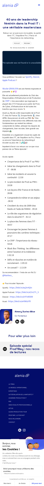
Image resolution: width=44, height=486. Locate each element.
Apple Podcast (9, 80)
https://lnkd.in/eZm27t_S (27, 292)
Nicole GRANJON (10, 88)
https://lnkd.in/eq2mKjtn (21, 287)
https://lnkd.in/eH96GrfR (19, 301)
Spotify (28, 76)
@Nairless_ (7, 275)
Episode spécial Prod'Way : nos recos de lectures (24, 349)
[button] (39, 5)
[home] (9, 5)
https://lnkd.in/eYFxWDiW (21, 296)
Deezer (36, 76)
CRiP (7, 100)
